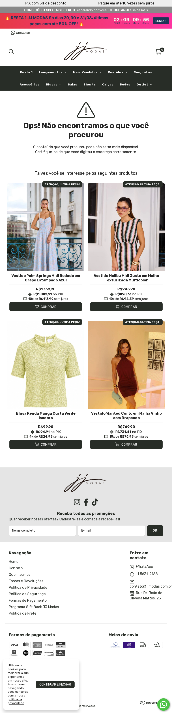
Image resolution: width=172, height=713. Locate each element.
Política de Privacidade (28, 587)
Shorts (90, 84)
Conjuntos (143, 72)
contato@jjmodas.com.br (151, 586)
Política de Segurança (27, 594)
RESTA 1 (160, 21)
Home (13, 561)
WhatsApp (23, 32)
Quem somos (19, 574)
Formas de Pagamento (28, 600)
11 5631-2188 (147, 574)
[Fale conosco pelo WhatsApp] (163, 704)
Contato (16, 568)
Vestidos (115, 72)
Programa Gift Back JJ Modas (34, 607)
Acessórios (30, 84)
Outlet (142, 84)
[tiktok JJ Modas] (95, 502)
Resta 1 (26, 72)
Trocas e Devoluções (26, 581)
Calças (108, 84)
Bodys (125, 84)
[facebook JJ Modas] (86, 502)
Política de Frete (22, 613)
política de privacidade (16, 701)
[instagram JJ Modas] (77, 502)
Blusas (52, 84)
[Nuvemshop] (151, 703)
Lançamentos (51, 72)
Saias (72, 84)
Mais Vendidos (85, 72)
